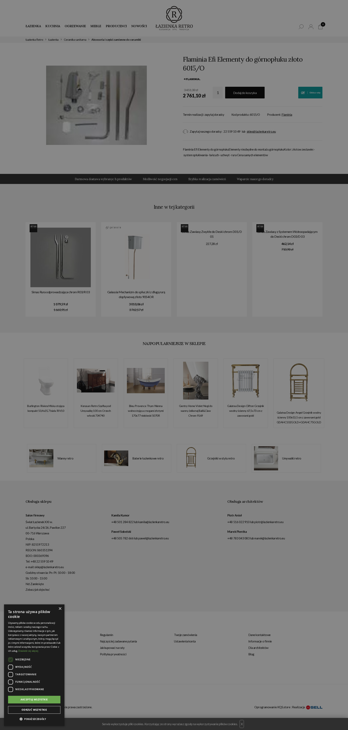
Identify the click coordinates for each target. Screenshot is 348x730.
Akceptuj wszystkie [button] (34, 699)
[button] (34, 719)
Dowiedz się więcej (28, 651)
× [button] (59, 608)
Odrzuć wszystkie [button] (34, 709)
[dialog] (174, 365)
